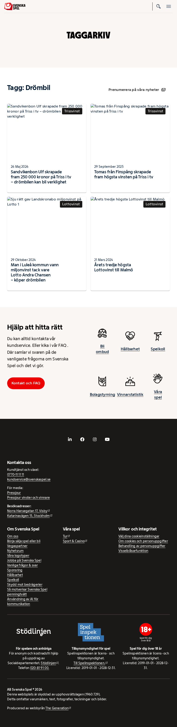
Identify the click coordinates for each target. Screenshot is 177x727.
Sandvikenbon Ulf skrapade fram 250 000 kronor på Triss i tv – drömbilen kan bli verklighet (41, 177)
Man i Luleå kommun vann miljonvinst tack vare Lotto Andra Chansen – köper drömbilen (35, 272)
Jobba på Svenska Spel (24, 560)
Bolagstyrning (102, 394)
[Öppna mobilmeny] (169, 6)
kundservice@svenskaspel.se (28, 479)
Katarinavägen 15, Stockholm (28, 516)
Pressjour (14, 493)
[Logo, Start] (15, 6)
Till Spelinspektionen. (89, 663)
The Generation (56, 708)
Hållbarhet (130, 348)
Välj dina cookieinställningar (138, 536)
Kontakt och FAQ (26, 383)
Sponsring (14, 570)
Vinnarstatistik (130, 394)
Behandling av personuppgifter (141, 546)
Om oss (12, 536)
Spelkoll (158, 348)
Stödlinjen (48, 663)
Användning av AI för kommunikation (22, 601)
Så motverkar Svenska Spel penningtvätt (27, 591)
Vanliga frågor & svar (22, 565)
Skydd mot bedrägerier (24, 584)
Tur (65, 536)
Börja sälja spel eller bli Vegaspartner (23, 543)
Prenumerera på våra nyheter (134, 89)
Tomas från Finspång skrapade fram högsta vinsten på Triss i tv (123, 174)
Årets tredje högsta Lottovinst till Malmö (113, 267)
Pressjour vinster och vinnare (28, 497)
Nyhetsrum (15, 551)
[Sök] (158, 6)
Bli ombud (102, 349)
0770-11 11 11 (15, 474)
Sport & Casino (74, 541)
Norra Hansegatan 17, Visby (27, 511)
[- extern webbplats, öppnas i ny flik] (70, 439)
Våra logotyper (18, 555)
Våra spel (158, 394)
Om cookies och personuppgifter (143, 541)
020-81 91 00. (39, 668)
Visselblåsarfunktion (133, 551)
